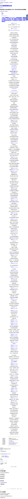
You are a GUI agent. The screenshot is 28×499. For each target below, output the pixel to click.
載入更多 (1, 459)
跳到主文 (1, 7)
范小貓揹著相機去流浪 (6, 5)
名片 (2, 14)
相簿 (2, 12)
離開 (4, 497)
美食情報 (6, 11)
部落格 (3, 13)
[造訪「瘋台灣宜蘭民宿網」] (3, 482)
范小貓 (1, 449)
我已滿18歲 (2, 497)
